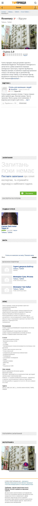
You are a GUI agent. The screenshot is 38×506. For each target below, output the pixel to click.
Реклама (7, 483)
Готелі (18, 7)
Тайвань (3, 22)
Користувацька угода (27, 484)
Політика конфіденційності (13, 484)
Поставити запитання (29, 194)
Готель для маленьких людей (20, 87)
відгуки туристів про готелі (20, 487)
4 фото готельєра (30, 47)
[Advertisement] (19, 128)
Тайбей (9, 22)
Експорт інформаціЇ (27, 483)
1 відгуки (25, 55)
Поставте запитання (12, 176)
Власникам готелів (16, 483)
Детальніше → (16, 78)
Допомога (25, 481)
